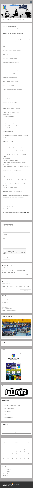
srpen (16, 442)
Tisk (16, 484)
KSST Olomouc (7, 411)
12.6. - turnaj (16, 336)
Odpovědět (25, 275)
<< (4, 442)
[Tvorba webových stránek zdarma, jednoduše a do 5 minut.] (12, 484)
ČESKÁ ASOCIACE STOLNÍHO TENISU (12, 405)
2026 (16, 445)
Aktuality (9, 19)
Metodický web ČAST (8, 417)
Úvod (3, 19)
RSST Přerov (7, 414)
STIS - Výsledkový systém (9, 408)
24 (4, 458)
